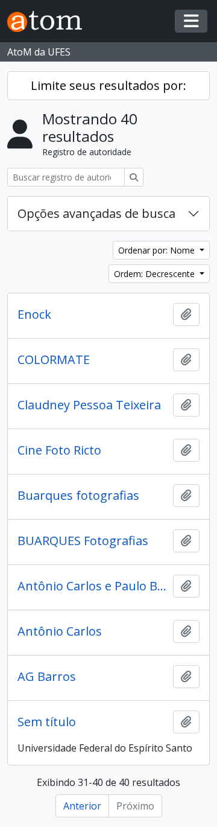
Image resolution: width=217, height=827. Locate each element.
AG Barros (46, 676)
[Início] (49, 21)
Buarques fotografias (78, 495)
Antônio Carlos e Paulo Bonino (92, 586)
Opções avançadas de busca (96, 213)
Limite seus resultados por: (108, 85)
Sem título (46, 722)
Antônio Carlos (59, 631)
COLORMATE (53, 360)
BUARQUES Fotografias (82, 541)
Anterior (82, 806)
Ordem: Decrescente (155, 273)
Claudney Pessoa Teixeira (89, 405)
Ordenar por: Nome (157, 250)
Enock (34, 314)
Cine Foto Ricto (59, 450)
